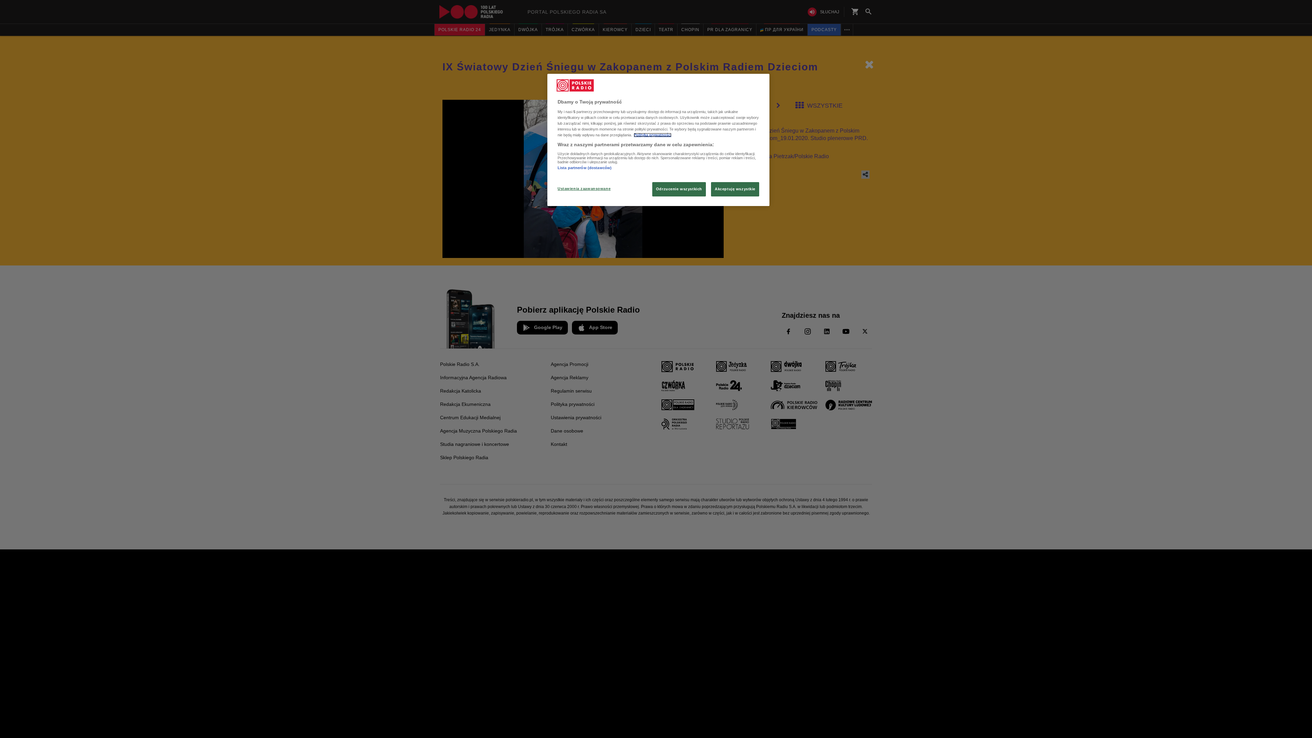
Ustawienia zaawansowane (584, 189)
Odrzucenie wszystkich (679, 189)
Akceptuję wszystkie (735, 189)
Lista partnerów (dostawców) (585, 168)
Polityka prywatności (652, 135)
